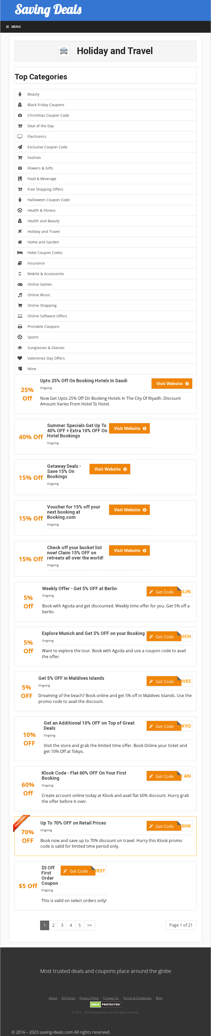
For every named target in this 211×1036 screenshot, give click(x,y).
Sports (33, 337)
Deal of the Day (41, 125)
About (53, 998)
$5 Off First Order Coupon (49, 875)
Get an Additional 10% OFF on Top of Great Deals (89, 725)
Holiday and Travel (44, 231)
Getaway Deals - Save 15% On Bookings (64, 471)
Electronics (37, 136)
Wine (32, 368)
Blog (159, 998)
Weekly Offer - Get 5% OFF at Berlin (79, 588)
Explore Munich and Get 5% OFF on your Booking (93, 633)
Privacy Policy (89, 998)
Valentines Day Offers (46, 358)
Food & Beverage (42, 178)
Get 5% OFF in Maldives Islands (71, 678)
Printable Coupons (43, 326)
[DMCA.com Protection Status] (105, 1005)
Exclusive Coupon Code (47, 147)
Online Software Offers (47, 315)
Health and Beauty (43, 220)
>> (89, 925)
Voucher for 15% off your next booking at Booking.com (73, 512)
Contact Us (111, 998)
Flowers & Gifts (40, 168)
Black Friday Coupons (46, 104)
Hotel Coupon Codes (45, 252)
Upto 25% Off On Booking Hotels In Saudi (83, 380)
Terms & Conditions (137, 998)
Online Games (40, 284)
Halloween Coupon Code (49, 199)
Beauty (33, 94)
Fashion (34, 157)
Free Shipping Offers (45, 189)
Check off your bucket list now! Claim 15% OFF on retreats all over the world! (75, 553)
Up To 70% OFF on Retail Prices (73, 823)
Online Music (39, 294)
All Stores (68, 998)
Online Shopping (42, 305)
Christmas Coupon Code (48, 115)
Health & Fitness (42, 210)
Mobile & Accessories (46, 273)
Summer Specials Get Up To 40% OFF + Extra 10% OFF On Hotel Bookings (77, 430)
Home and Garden (43, 242)
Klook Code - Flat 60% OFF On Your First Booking (84, 775)
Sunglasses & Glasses (46, 347)
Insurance (36, 263)
